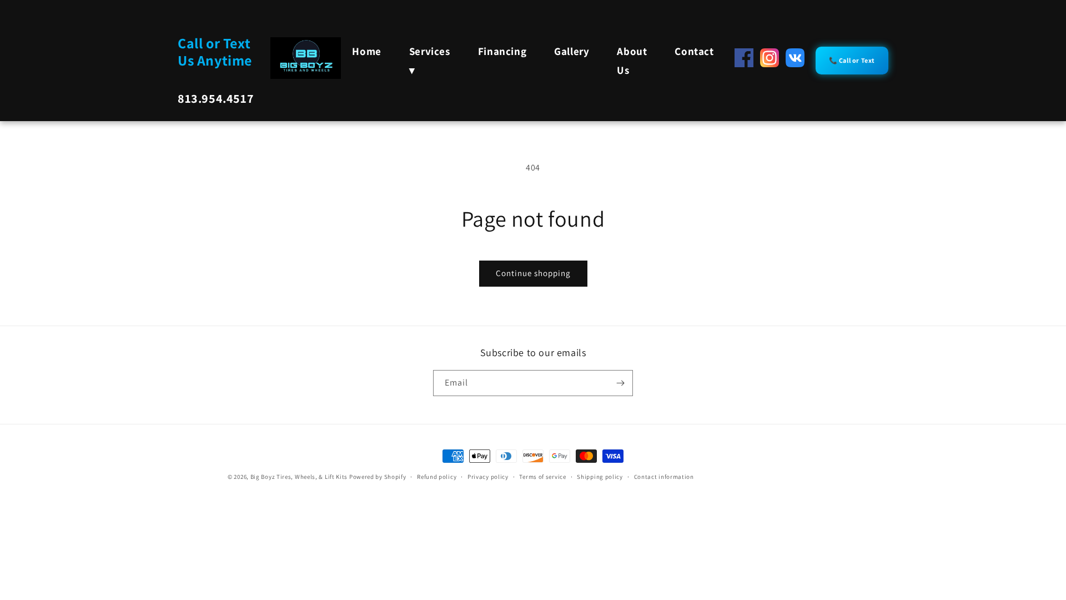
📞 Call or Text (852, 60)
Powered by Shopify (377, 477)
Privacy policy (488, 477)
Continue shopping (533, 273)
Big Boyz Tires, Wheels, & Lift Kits (299, 477)
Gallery (571, 51)
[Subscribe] (620, 383)
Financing (502, 51)
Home (366, 51)
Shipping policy (600, 477)
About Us (632, 60)
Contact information (664, 477)
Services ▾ (429, 60)
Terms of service (542, 477)
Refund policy (436, 477)
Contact (694, 51)
